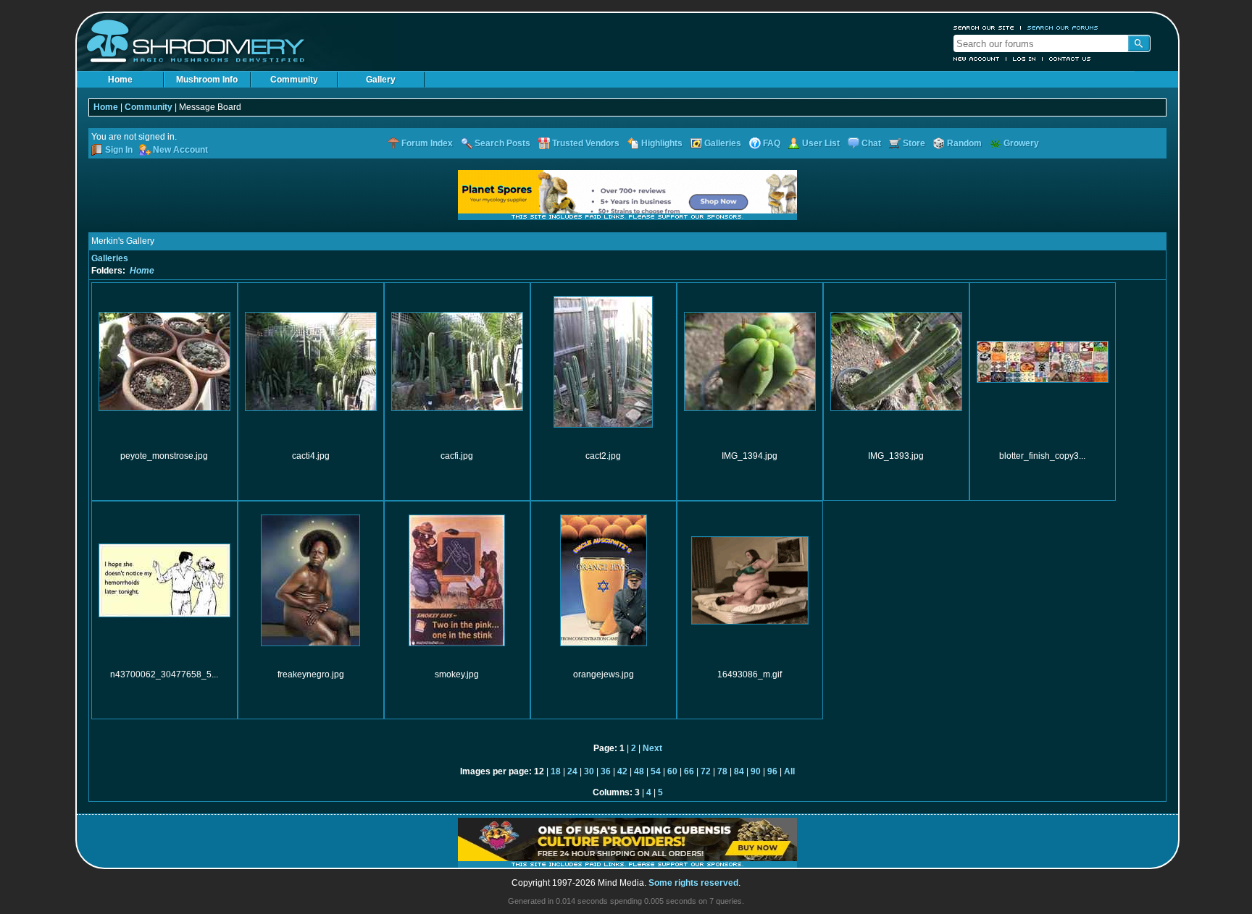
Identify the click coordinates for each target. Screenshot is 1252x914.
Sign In (119, 150)
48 (639, 771)
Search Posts (502, 143)
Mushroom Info (207, 80)
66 (689, 771)
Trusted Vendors (585, 143)
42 (622, 771)
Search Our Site (983, 27)
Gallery (381, 80)
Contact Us (1070, 58)
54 (656, 771)
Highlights (662, 143)
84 (739, 771)
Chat (871, 143)
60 (672, 771)
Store (914, 143)
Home (120, 80)
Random (964, 143)
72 (706, 771)
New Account (976, 58)
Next (652, 748)
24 (572, 771)
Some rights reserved (693, 883)
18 (556, 771)
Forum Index (427, 143)
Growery (1021, 143)
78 (722, 771)
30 (589, 771)
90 (756, 771)
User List (821, 143)
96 (772, 771)
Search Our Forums (1062, 27)
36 (606, 771)
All (789, 771)
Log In (1024, 58)
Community (294, 80)
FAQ (771, 143)
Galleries (722, 143)
